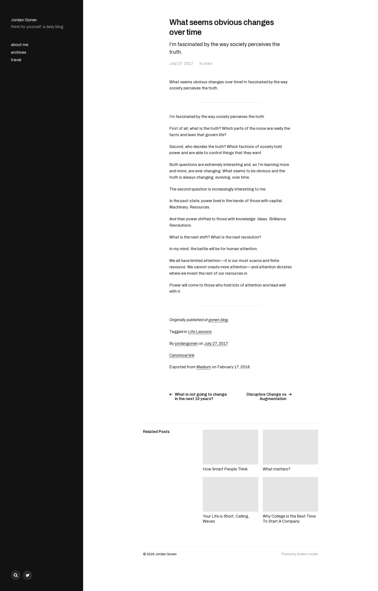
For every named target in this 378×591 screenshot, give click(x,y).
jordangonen (186, 343)
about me (19, 45)
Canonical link (181, 355)
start (207, 63)
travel (16, 60)
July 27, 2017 (181, 63)
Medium (203, 367)
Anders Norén (307, 554)
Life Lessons (200, 331)
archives (18, 52)
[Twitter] (27, 575)
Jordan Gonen (24, 20)
